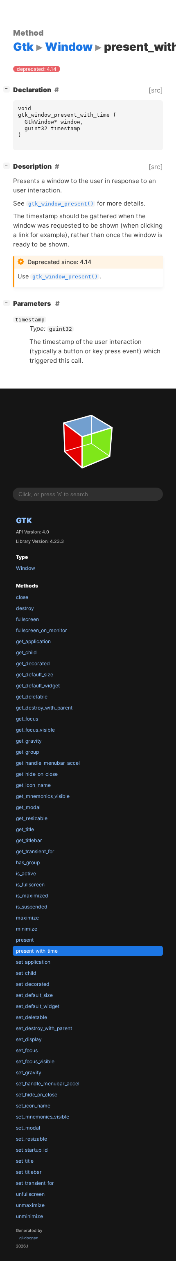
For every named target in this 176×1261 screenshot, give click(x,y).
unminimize (29, 1216)
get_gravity (29, 741)
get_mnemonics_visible (43, 796)
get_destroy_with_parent (44, 708)
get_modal (28, 807)
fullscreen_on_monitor (41, 630)
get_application (33, 641)
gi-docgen (28, 1238)
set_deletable (31, 1017)
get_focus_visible (35, 730)
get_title (25, 829)
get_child (26, 652)
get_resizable (31, 818)
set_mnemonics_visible (42, 1117)
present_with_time (37, 951)
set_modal (28, 1128)
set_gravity (28, 1072)
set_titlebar (29, 1172)
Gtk (24, 520)
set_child (26, 973)
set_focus (27, 1050)
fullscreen (27, 619)
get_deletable (31, 697)
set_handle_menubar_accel (47, 1083)
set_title (25, 1161)
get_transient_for (35, 851)
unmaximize (30, 1205)
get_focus (27, 719)
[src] (156, 90)
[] (8, 89)
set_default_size (34, 995)
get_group (27, 752)
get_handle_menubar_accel (48, 763)
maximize (27, 918)
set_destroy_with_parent (44, 1028)
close (22, 597)
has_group (28, 862)
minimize (26, 929)
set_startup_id (32, 1150)
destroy (25, 608)
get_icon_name (33, 785)
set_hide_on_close (36, 1095)
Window (25, 568)
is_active (26, 873)
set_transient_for (35, 1183)
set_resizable (31, 1139)
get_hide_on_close (37, 774)
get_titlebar (29, 840)
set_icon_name (33, 1106)
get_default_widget (38, 685)
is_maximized (32, 896)
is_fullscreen (30, 884)
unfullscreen (30, 1194)
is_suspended (31, 907)
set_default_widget (37, 1006)
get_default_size (34, 674)
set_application (33, 962)
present (25, 940)
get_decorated (33, 663)
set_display (29, 1039)
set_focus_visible (35, 1061)
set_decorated (33, 984)
